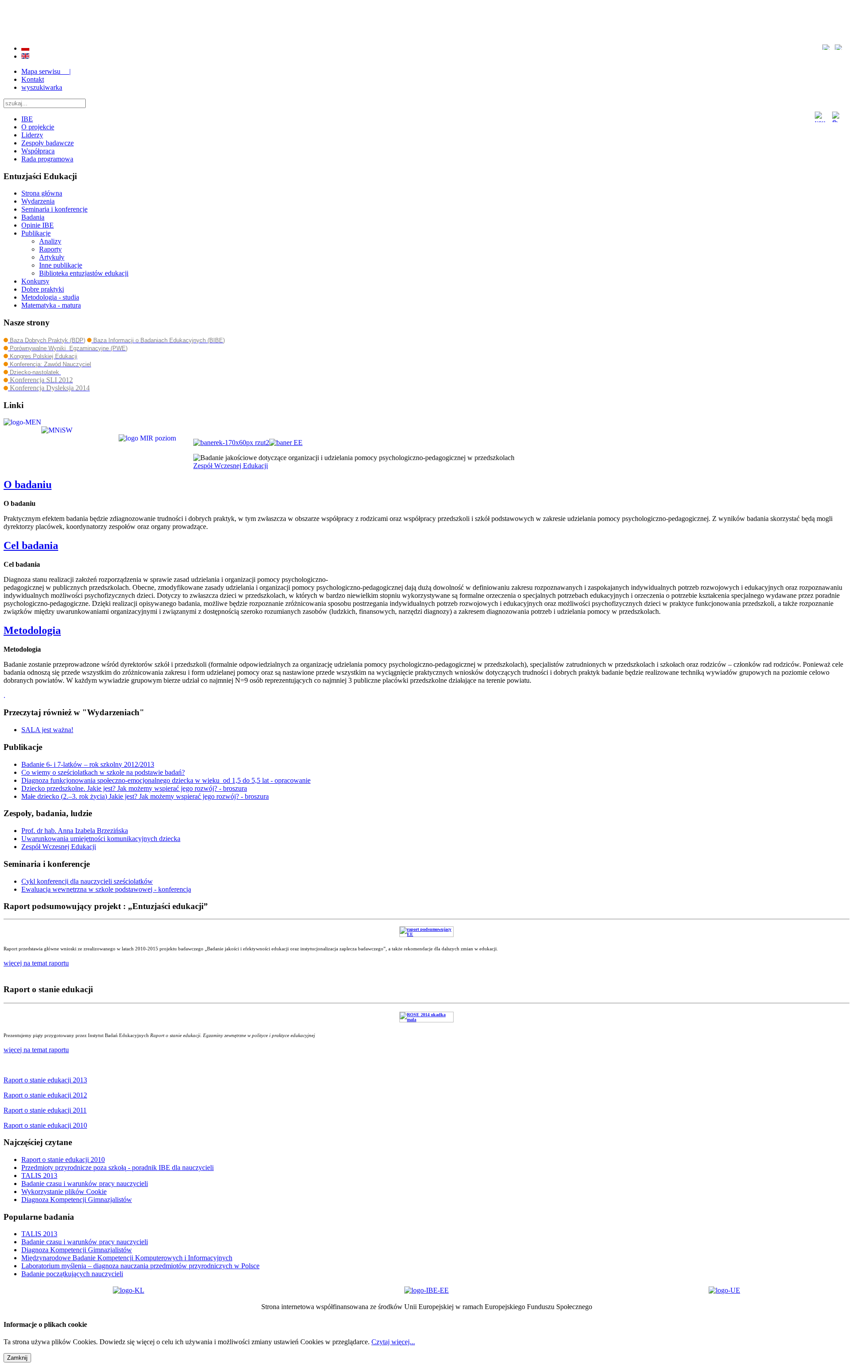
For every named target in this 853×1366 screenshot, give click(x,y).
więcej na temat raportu (36, 1050)
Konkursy (35, 281)
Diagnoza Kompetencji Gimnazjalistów (76, 1199)
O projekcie (37, 127)
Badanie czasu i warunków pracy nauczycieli (84, 1183)
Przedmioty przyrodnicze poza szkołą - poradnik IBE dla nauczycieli (117, 1167)
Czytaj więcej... (393, 1342)
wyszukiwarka (41, 87)
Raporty (50, 249)
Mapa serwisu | (46, 71)
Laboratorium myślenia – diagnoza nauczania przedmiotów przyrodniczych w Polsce (140, 1266)
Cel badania (31, 545)
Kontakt (32, 79)
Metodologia (32, 630)
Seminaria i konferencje (54, 209)
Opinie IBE (37, 225)
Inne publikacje (60, 265)
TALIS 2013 (39, 1175)
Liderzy (32, 135)
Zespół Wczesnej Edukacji (230, 465)
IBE (27, 119)
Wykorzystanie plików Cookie (64, 1191)
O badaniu (28, 484)
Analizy (50, 241)
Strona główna (41, 193)
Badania (32, 217)
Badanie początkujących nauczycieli (72, 1274)
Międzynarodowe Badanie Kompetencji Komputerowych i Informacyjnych (126, 1258)
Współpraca (38, 151)
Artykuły (51, 257)
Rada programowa (47, 159)
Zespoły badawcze (47, 143)
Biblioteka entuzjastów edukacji (83, 273)
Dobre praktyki (42, 289)
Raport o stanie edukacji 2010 (63, 1159)
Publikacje (36, 233)
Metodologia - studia (50, 297)
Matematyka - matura (51, 305)
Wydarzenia (38, 201)
